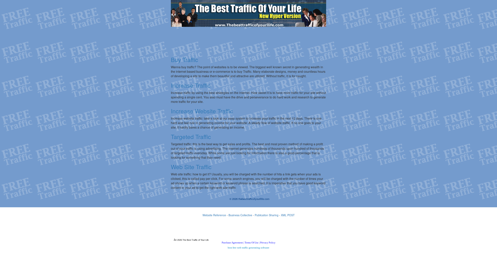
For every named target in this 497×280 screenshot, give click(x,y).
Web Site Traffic (191, 167)
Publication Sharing (267, 215)
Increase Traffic (190, 85)
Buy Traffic (184, 59)
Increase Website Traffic (202, 111)
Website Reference (214, 215)
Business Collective (241, 215)
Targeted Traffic (191, 136)
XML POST (288, 215)
